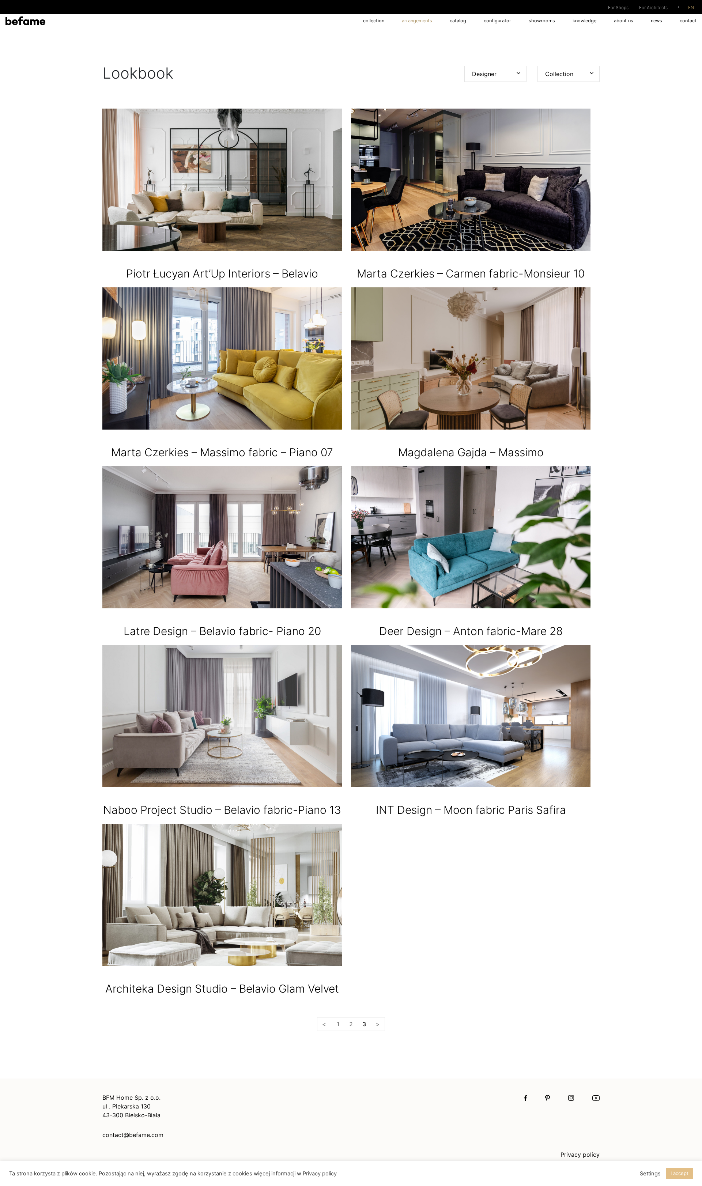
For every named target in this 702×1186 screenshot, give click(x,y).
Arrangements (417, 20)
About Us (623, 20)
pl (679, 7)
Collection (373, 20)
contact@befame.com (132, 1134)
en (691, 7)
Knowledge (584, 20)
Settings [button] (650, 1173)
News (656, 20)
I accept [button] (679, 1173)
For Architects (653, 7)
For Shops (618, 7)
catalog (458, 20)
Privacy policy (580, 1154)
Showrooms (542, 20)
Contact (688, 20)
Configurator (497, 20)
